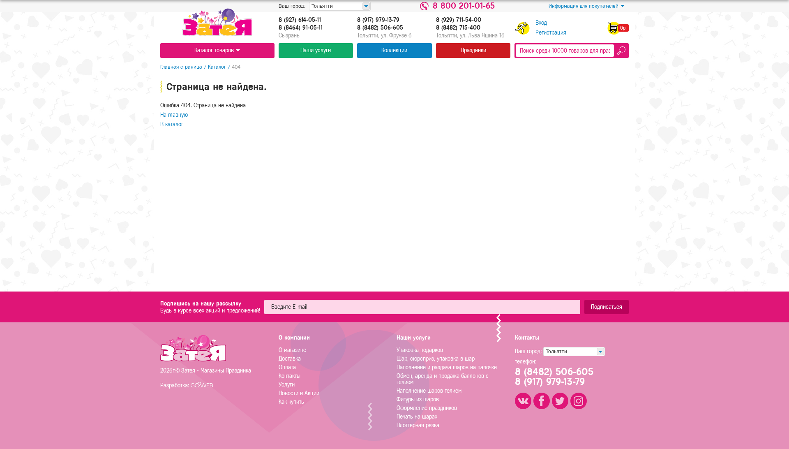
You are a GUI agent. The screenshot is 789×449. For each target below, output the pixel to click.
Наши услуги (315, 50)
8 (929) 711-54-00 (458, 20)
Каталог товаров (214, 50)
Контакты (289, 376)
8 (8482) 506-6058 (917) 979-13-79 (554, 377)
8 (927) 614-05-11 (300, 20)
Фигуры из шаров (418, 399)
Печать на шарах (417, 417)
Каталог (217, 66)
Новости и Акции (299, 393)
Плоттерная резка (418, 425)
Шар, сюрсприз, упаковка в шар (436, 359)
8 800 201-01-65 (464, 6)
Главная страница (181, 66)
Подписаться (606, 307)
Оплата (287, 367)
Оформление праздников (427, 408)
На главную (174, 115)
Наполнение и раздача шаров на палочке (447, 367)
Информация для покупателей (583, 6)
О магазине (292, 350)
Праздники (473, 50)
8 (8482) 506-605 (380, 28)
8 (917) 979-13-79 (378, 20)
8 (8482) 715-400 (458, 28)
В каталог (171, 124)
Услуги (287, 385)
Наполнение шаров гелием (429, 391)
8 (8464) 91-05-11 (301, 28)
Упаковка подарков (420, 350)
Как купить (291, 402)
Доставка (290, 359)
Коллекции (394, 50)
